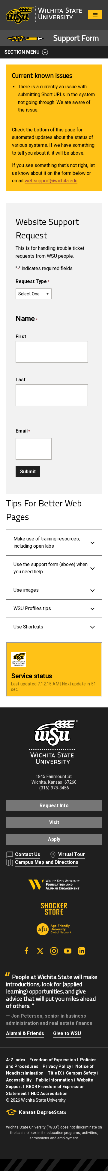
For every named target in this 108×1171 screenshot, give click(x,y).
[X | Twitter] (40, 951)
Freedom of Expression (52, 1059)
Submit (28, 471)
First (21, 336)
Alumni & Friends (25, 1033)
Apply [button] (54, 839)
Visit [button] (54, 822)
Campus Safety (81, 1073)
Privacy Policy (57, 1066)
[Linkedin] (81, 951)
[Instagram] (54, 951)
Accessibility (19, 1080)
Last (21, 379)
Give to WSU (67, 1033)
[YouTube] (67, 951)
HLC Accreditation (49, 1093)
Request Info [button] (54, 805)
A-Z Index (15, 1059)
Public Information (54, 1080)
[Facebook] (26, 951)
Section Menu (22, 52)
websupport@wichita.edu (51, 181)
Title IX (55, 1073)
